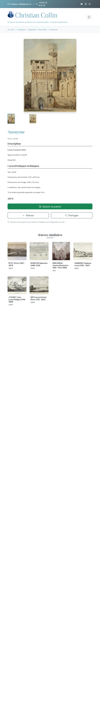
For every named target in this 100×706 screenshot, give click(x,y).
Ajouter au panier (51, 206)
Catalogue (20, 29)
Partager (73, 215)
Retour (30, 215)
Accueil (11, 29)
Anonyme (16, 131)
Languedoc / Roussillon (37, 29)
